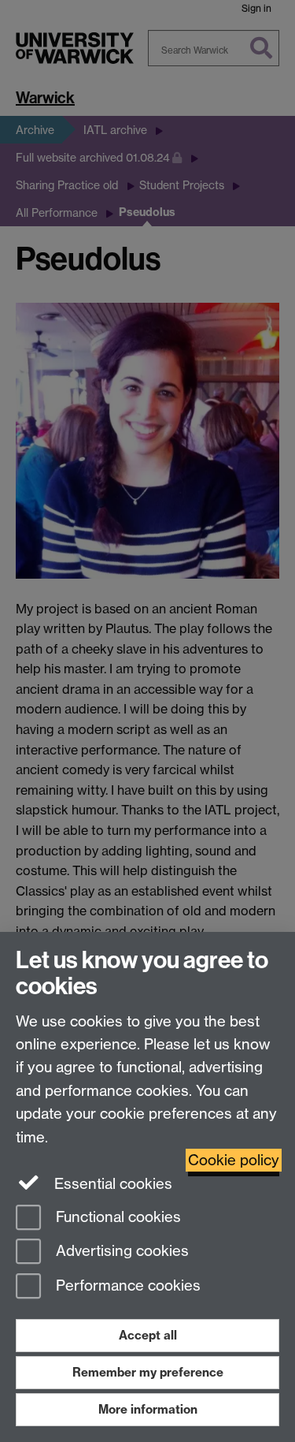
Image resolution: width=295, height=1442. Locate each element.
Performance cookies (126, 1286)
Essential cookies (111, 1184)
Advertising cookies (120, 1252)
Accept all (148, 1335)
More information (147, 1409)
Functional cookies (116, 1217)
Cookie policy (233, 1160)
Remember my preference (147, 1372)
